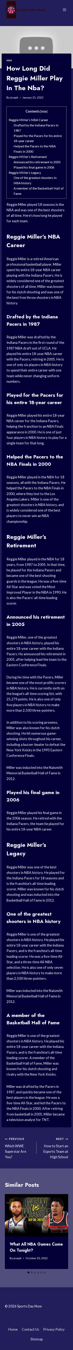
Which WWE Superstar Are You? (15, 1148)
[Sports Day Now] (25, 10)
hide (44, 111)
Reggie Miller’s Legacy (25, 172)
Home (13, 1329)
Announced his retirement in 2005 (37, 162)
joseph (14, 97)
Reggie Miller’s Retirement (28, 157)
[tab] (28, 1272)
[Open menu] (64, 10)
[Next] (61, 1231)
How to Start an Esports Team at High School (55, 1148)
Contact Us (30, 1329)
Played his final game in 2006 (34, 167)
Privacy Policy (54, 1329)
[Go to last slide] (11, 1231)
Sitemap (36, 1339)
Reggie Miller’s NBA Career (28, 120)
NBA (9, 60)
